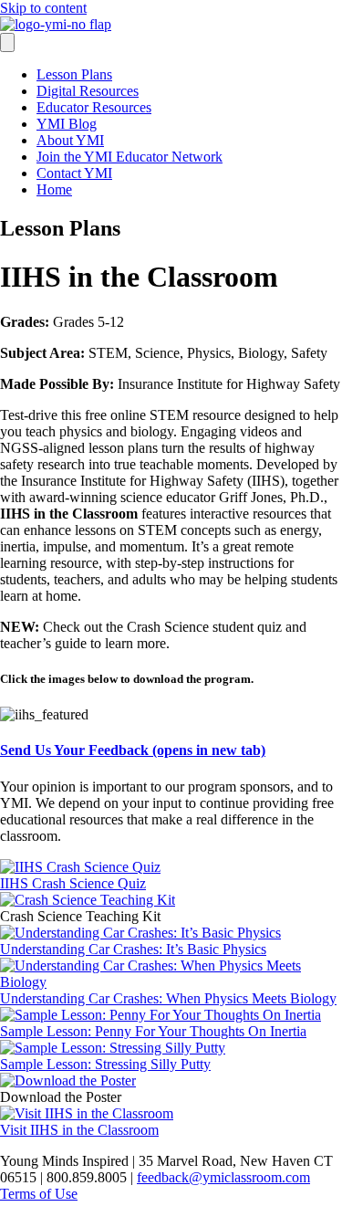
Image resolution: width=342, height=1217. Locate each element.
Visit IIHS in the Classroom (79, 1130)
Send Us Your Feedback (132, 750)
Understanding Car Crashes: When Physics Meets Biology (168, 998)
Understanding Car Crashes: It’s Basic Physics (133, 949)
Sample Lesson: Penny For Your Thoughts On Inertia (153, 1031)
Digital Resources (87, 91)
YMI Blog (66, 123)
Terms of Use (39, 1193)
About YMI (70, 140)
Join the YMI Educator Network (129, 156)
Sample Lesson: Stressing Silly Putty (105, 1064)
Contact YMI (74, 173)
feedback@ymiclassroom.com (223, 1177)
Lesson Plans (74, 74)
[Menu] (7, 42)
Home (54, 189)
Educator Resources (93, 107)
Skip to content (43, 8)
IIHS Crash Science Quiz (73, 883)
